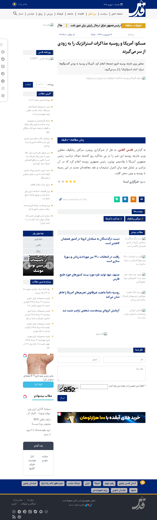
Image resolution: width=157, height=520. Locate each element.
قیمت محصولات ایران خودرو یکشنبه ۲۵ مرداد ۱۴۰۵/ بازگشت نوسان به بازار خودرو (37, 328)
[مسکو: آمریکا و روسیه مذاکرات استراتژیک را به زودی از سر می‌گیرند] (101, 106)
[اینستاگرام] (13, 512)
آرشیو (13, 504)
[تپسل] (59, 414)
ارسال (62, 398)
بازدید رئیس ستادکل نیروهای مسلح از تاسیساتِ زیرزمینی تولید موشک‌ (38, 258)
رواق (40, 14)
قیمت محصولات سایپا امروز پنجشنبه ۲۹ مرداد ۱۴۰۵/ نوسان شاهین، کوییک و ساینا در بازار (37, 315)
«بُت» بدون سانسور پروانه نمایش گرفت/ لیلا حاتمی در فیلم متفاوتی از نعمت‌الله (36, 174)
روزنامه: (50, 84)
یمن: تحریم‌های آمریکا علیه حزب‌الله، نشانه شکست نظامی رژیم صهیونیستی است (38, 110)
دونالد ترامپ (74, 483)
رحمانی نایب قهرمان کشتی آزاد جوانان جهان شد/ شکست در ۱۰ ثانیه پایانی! (37, 220)
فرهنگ (60, 14)
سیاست (103, 14)
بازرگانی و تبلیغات (28, 504)
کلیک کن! (38, 384)
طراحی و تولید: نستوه (77, 505)
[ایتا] (30, 512)
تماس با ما (18, 500)
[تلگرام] (19, 512)
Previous (50, 265)
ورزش (50, 14)
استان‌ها (19, 14)
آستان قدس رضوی (127, 483)
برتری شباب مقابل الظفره (40, 184)
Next (27, 265)
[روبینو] (40, 512)
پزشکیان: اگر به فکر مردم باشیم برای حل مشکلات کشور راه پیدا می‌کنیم (37, 142)
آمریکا (97, 483)
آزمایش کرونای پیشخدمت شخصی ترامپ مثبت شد (90, 311)
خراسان (30, 14)
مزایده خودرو (45, 458)
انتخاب (28, 84)
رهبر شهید (109, 483)
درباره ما (30, 500)
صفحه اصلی (117, 14)
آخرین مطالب (45, 94)
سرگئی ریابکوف (134, 219)
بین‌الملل (92, 14)
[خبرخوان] (13, 517)
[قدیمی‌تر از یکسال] (133, 243)
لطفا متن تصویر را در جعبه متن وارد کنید (127, 386)
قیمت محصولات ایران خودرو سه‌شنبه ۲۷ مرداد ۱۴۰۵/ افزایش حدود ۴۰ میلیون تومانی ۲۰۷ (37, 302)
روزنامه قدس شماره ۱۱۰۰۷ (39, 100)
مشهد (133, 490)
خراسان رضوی (29, 483)
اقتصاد (80, 14)
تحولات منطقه (133, 26)
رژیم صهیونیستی (100, 490)
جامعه (70, 14)
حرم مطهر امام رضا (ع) (52, 483)
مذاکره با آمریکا (112, 219)
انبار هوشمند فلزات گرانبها (32, 463)
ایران (87, 483)
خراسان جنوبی (119, 490)
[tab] (38, 233)
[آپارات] (2, 95)
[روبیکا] (46, 512)
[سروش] (24, 512)
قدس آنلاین (136, 8)
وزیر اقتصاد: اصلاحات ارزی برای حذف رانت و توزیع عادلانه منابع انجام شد (37, 195)
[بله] (35, 512)
